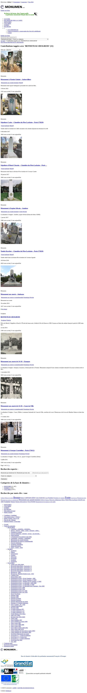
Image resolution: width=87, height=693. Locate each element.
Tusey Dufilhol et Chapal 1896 (19, 621)
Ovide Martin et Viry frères (18, 614)
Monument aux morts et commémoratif (10, 500)
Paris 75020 (65, 500)
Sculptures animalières (17, 544)
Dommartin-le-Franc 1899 (18, 587)
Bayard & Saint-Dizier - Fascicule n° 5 (21, 570)
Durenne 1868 (15, 595)
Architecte (3, 498)
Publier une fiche (5, 10)
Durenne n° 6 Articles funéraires (19, 603)
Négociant (13, 557)
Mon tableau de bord (9, 511)
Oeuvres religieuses (55, 500)
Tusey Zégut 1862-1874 (17, 629)
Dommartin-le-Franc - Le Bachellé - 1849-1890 (23, 583)
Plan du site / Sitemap (10, 520)
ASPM (14, 688)
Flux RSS (30, 2)
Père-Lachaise (73, 500)
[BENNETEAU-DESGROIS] (4, 309)
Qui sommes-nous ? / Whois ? (12, 517)
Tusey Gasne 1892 (16, 626)
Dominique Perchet (28, 297)
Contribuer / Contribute (10, 515)
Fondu (46, 498)
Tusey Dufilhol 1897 (16, 620)
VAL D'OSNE (31, 501)
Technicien (14, 561)
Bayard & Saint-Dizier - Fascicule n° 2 (21, 566)
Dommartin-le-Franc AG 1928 (19, 590)
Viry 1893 (13, 641)
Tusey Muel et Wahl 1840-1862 (19, 627)
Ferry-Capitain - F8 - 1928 (18, 604)
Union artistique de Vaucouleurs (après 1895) (23, 631)
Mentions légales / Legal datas (12, 521)
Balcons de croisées (9, 498)
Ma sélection (7, 26)
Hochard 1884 (15, 607)
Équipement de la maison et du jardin (45, 501)
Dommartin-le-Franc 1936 (18, 589)
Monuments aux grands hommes (9, 82)
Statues (13, 502)
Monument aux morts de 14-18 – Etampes (15, 361)
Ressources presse (9, 646)
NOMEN (6, 25)
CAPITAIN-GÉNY (29, 498)
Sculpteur (3, 320)
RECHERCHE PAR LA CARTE (13, 20)
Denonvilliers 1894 (16, 577)
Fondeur (13, 555)
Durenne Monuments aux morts (19, 601)
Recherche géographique (10, 644)
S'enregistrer (16, 2)
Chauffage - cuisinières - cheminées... (21, 529)
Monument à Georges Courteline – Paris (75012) (17, 450)
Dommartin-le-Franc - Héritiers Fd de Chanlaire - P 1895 (26, 581)
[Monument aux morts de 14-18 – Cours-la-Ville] (11, 398)
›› (9, 465)
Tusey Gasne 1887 (16, 623)
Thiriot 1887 (14, 618)
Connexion (24, 2)
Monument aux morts (81, 498)
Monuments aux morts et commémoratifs (12, 297)
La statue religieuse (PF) (17, 609)
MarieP (21, 82)
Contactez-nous (8, 643)
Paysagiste (13, 558)
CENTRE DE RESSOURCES (25, 688)
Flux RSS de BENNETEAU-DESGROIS (12, 42)
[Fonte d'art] (2, 673)
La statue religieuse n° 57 (17, 611)
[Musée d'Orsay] (8, 673)
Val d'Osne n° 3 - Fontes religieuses (20, 638)
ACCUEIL (7, 19)
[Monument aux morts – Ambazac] (11, 286)
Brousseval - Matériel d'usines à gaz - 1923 (22, 574)
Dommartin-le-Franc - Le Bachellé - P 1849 (22, 584)
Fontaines (50, 498)
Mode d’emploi (8, 512)
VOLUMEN (7, 23)
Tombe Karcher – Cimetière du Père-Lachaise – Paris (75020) (22, 251)
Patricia (9, 320)
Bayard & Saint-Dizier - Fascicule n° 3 (21, 567)
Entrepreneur (14, 553)
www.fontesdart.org (12, 29)
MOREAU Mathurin (45, 500)
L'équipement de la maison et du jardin (21, 537)
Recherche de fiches (6, 39)
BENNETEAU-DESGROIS (10, 317)
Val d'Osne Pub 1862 (16, 640)
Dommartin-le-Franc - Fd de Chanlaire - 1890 (23, 578)
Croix (37, 498)
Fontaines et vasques (59, 498)
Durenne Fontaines (16, 600)
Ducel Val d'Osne (15, 594)
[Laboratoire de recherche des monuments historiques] (21, 673)
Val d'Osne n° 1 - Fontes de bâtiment (21, 635)
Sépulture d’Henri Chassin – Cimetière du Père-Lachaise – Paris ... (24, 165)
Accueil (3, 41)
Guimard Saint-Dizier (16, 606)
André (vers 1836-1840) (17, 564)
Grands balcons (74, 497)
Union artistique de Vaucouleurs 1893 (21, 632)
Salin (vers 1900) (15, 615)
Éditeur (13, 552)
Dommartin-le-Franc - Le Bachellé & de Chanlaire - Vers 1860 (27, 586)
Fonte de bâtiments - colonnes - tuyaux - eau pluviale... (25, 533)
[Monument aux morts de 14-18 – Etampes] (11, 353)
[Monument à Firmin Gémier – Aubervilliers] (11, 71)
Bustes (22, 498)
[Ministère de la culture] (15, 673)
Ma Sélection (7, 509)
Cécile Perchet (23, 211)
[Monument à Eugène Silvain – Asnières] (11, 200)
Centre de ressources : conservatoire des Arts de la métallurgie (24, 31)
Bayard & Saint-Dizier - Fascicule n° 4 (21, 569)
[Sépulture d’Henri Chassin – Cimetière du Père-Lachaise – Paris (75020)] (11, 157)
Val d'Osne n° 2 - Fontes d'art (19, 637)
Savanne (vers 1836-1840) (18, 617)
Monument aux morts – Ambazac (12, 294)
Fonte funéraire (5, 125)
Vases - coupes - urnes (17, 547)
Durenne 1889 (15, 597)
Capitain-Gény (15, 575)
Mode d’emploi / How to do (11, 518)
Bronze (16, 497)
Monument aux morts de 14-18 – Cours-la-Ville (17, 406)
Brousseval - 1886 (16, 572)
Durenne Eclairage (16, 598)
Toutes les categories (9, 526)
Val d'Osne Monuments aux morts (20, 634)
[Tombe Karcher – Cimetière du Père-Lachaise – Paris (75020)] (11, 243)
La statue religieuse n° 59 (17, 612)
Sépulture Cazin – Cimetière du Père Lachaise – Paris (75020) (22, 122)
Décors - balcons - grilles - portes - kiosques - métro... (25, 530)
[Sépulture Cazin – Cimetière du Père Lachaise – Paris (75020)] (11, 114)
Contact (9, 32)
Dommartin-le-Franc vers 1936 (19, 592)
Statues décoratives (21, 502)
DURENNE (42, 498)
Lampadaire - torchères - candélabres (21, 538)
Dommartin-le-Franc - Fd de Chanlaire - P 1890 (23, 580)
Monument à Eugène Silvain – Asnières (14, 208)
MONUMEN (7, 22)
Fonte (68, 497)
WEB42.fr (8, 691)
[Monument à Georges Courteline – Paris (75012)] (11, 442)
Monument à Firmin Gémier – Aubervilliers (16, 79)
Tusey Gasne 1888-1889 (17, 624)
